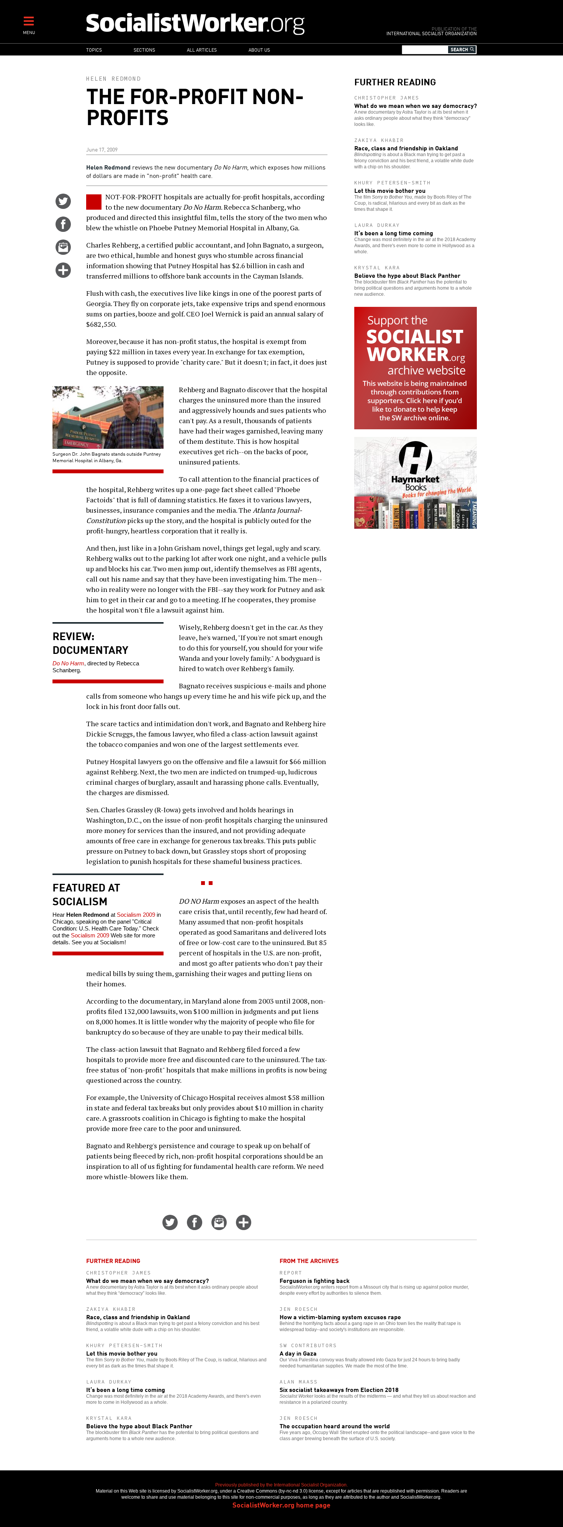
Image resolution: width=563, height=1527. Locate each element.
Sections (144, 49)
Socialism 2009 (136, 914)
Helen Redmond (113, 78)
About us (259, 49)
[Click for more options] (63, 275)
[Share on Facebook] (63, 229)
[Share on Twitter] (63, 206)
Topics (94, 49)
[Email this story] (63, 252)
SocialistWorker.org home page (281, 1504)
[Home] (229, 23)
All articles (202, 49)
